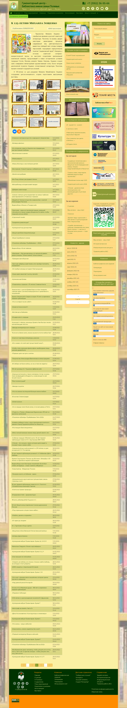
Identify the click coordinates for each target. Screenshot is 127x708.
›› (78, 302)
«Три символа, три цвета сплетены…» (74, 139)
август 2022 (71, 248)
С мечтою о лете (72, 129)
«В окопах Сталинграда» (20, 396)
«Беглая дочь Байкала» (20, 312)
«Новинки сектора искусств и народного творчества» (30, 138)
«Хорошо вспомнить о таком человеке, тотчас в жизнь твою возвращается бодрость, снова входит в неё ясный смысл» (30, 376)
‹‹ (78, 296)
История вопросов (100, 244)
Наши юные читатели (73, 63)
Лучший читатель (82, 679)
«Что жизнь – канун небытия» (22, 624)
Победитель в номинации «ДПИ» (75, 68)
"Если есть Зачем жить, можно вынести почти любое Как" (31, 333)
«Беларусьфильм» (18, 143)
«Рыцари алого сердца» (20, 317)
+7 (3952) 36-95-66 (98, 3)
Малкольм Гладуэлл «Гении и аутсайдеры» (26, 546)
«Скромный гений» (18, 217)
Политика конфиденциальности (102, 689)
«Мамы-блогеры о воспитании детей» (25, 164)
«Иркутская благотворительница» (23, 233)
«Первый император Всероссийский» (25, 634)
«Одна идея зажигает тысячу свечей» (25, 274)
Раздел (96, 34)
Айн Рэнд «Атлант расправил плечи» (24, 179)
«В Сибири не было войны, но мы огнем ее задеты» (29, 364)
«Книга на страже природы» (22, 489)
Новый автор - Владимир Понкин (23, 469)
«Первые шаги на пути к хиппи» (23, 353)
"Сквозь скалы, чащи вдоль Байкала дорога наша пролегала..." (77, 174)
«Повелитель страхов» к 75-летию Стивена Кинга (29, 284)
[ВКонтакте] (15, 131)
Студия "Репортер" (82, 682)
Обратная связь (96, 692)
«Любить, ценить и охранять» (22, 515)
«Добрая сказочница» (19, 189)
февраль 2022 (72, 271)
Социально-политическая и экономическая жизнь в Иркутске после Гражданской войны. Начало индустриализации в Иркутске (78, 165)
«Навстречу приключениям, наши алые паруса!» (78, 44)
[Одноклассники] (19, 131)
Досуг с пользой (90, 13)
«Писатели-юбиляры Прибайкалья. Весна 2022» (28, 644)
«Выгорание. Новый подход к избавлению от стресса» (31, 169)
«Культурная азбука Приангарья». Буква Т (26, 603)
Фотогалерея (69, 13)
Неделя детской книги (74, 59)
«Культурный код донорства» (22, 227)
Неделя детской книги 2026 (77, 184)
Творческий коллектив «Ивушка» (74, 74)
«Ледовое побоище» (19, 593)
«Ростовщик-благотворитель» (22, 427)
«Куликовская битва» (19, 279)
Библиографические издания (103, 264)
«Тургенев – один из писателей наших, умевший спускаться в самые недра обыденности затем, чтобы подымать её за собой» (30, 212)
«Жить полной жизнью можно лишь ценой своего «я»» (30, 433)
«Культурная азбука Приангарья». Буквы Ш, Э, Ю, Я (29, 541)
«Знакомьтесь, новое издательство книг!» (26, 629)
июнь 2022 (70, 256)
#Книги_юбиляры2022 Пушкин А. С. (24, 500)
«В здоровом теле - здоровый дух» (24, 495)
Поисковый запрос (100, 28)
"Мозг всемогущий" (18, 381)
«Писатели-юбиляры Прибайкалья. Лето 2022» (28, 417)
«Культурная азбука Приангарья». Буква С (26, 619)
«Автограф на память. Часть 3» (22, 608)
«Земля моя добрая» (19, 174)
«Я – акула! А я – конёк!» (74, 125)
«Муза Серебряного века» (21, 238)
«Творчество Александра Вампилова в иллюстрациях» (31, 358)
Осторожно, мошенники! (18, 16)
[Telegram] (24, 131)
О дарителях (39, 682)
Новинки (42, 13)
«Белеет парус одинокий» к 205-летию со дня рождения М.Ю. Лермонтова (77, 219)
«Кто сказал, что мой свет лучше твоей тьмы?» (27, 343)
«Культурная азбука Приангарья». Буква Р (26, 639)
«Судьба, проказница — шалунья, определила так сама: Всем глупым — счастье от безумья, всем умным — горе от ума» (78, 229)
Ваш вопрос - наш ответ (76, 210)
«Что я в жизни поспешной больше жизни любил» (29, 391)
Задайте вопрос (102, 675)
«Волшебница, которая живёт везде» (24, 184)
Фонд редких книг (99, 275)
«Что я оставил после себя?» (21, 302)
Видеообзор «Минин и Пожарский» (24, 205)
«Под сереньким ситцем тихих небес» (25, 510)
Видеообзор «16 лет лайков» (21, 248)
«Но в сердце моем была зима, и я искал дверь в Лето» (31, 407)
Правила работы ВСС (100, 251)
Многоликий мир (72, 94)
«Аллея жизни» (17, 402)
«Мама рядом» (17, 158)
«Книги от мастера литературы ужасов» (25, 338)
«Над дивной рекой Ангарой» (22, 582)
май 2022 (70, 259)
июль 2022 (70, 252)
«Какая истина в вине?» (20, 307)
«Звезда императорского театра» (23, 327)
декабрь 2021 (71, 278)
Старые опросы (98, 343)
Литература (97, 267)
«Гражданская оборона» (20, 258)
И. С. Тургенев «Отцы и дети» (22, 526)
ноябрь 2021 (71, 282)
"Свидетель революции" (20, 222)
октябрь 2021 (71, 286)
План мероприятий (31, 13)
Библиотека (103, 102)
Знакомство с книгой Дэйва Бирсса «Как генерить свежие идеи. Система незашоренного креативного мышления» (30, 291)
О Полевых (38, 679)
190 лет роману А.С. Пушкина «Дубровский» (27, 369)
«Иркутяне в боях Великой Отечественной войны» (29, 531)
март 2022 (70, 267)
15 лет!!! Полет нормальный (75, 55)
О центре (16, 13)
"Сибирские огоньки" (83, 675)
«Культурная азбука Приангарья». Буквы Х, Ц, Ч (28, 551)
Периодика (97, 271)
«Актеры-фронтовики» (19, 536)
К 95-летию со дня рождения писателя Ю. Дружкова (30, 598)
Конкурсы (79, 677)
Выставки (79, 13)
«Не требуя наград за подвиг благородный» (27, 269)
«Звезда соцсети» (18, 386)
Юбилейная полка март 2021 (77, 180)
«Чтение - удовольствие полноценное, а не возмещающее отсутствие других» (77, 191)
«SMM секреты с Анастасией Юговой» (25, 567)
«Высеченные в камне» (20, 153)
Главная (11, 13)
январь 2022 (71, 274)
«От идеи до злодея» (19, 520)
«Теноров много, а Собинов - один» (24, 474)
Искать (99, 44)
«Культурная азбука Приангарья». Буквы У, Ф (27, 572)
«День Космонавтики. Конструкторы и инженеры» (29, 613)
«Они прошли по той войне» (21, 557)
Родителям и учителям (55, 13)
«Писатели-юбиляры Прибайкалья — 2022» (26, 243)
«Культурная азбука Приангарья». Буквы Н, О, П (28, 657)
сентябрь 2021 (72, 289)
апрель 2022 (71, 263)
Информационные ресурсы (103, 247)
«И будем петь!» (71, 144)
